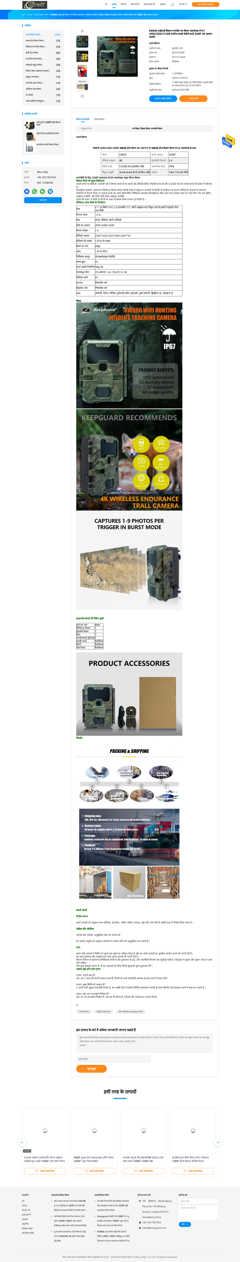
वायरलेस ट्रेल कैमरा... (43, 58)
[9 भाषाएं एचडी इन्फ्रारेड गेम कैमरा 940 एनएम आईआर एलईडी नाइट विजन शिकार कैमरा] (144, 1130)
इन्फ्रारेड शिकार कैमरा (60, 1195)
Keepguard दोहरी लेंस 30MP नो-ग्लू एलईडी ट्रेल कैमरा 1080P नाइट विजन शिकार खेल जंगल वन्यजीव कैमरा (113, 1221)
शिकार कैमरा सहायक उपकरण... (43, 70)
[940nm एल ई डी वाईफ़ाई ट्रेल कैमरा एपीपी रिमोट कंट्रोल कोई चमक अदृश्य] (45, 1130)
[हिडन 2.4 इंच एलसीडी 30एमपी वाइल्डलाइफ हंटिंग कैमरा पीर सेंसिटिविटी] (94, 1130)
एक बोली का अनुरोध (206, 4)
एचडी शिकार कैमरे (102, 1195)
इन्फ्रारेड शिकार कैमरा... (43, 40)
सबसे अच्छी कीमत (163, 98)
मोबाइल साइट (27, 1228)
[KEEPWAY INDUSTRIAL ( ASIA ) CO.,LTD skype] (50, 191)
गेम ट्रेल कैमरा (84, 1012)
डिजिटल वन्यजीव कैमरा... (43, 46)
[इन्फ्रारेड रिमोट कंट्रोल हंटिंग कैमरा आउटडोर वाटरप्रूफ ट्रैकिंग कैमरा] (193, 1130)
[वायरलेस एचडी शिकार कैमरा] (29, 147)
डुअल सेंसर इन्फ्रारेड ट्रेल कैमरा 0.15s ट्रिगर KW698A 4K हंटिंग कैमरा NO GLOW (70, 1236)
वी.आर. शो (26, 1210)
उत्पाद (24, 1205)
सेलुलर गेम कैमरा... (43, 77)
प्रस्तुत (91, 1069)
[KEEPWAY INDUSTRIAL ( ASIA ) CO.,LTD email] (26, 191)
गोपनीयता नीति (28, 1233)
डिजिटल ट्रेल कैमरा (104, 1012)
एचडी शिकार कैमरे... (43, 34)
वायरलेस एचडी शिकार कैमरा (48, 144)
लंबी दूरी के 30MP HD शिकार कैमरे (49, 123)
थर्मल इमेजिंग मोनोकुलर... (43, 101)
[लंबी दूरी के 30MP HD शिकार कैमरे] (29, 125)
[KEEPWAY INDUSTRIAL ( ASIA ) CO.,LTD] (34, 5)
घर (23, 1201)
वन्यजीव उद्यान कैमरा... (43, 83)
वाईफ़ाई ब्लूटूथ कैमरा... (43, 64)
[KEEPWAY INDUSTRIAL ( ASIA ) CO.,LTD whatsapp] (34, 191)
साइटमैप (25, 1224)
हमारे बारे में (26, 1214)
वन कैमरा (43, 95)
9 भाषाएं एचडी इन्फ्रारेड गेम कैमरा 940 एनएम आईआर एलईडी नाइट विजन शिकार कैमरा (141, 1161)
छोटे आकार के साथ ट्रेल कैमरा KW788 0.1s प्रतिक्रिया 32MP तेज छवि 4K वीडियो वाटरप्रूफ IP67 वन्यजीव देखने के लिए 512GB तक (70, 1206)
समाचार (25, 1219)
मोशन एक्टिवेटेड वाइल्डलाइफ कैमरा (131, 1012)
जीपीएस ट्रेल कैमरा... (43, 89)
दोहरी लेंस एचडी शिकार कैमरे (48, 133)
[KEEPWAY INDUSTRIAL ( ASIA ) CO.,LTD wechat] (42, 191)
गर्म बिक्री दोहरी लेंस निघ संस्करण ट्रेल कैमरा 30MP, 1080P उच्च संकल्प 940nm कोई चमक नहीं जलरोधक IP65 (70, 1221)
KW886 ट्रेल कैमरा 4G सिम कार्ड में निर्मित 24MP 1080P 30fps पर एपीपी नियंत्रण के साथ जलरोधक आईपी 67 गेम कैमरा (113, 1236)
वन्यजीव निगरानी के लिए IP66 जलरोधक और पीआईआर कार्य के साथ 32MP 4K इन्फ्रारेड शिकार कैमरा (113, 1205)
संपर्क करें (43, 200)
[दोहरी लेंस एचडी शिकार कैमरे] (29, 136)
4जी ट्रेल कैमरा (43, 52)
